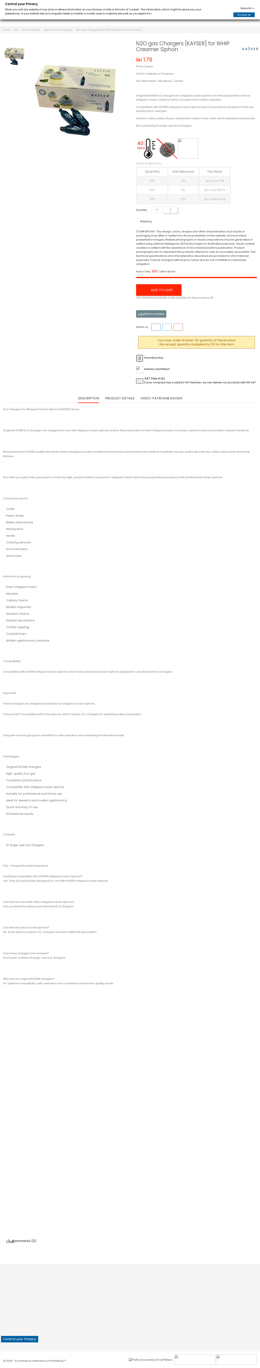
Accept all (244, 15)
